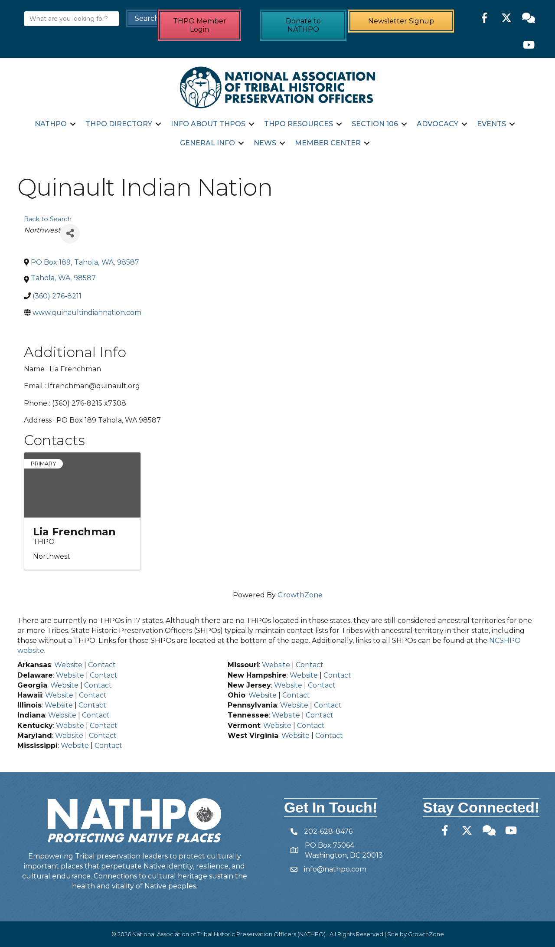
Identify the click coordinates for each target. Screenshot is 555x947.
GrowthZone (300, 595)
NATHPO (51, 124)
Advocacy (437, 124)
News (265, 143)
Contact (102, 665)
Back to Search (48, 219)
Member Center (328, 143)
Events (491, 124)
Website (68, 665)
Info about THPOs (208, 124)
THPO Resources (298, 124)
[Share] (70, 233)
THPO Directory (118, 124)
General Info (207, 143)
